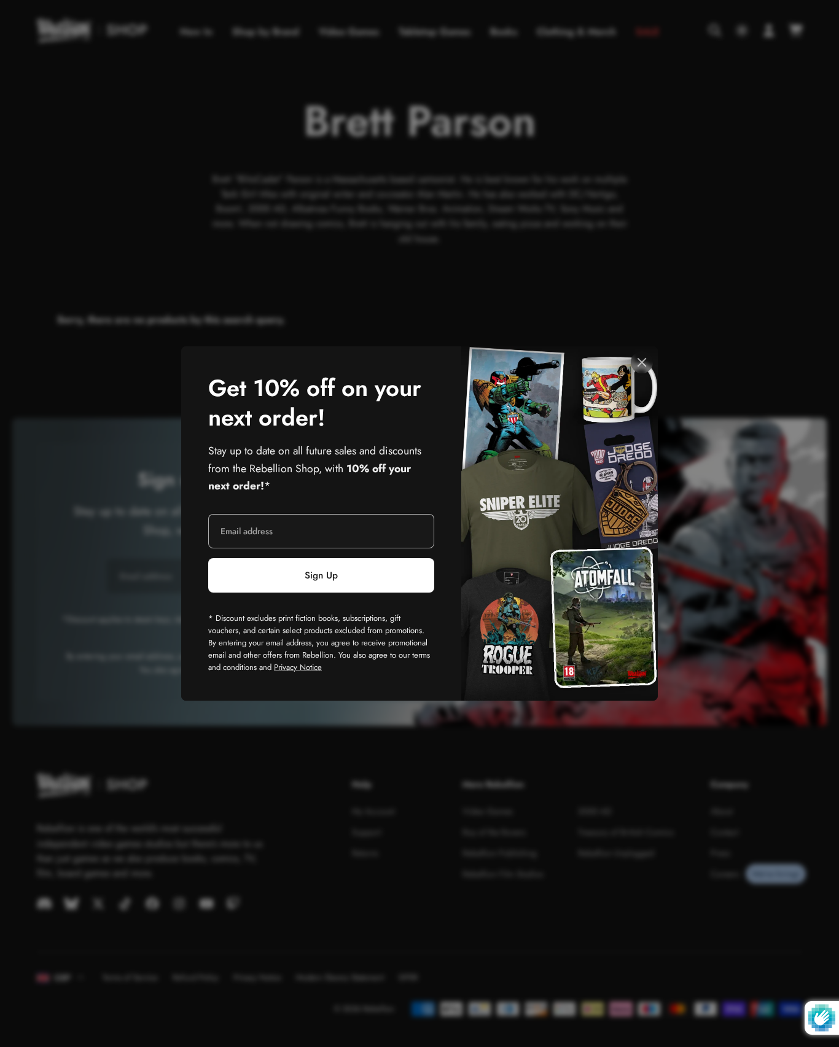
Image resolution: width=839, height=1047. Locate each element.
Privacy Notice (298, 667)
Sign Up (321, 575)
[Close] (642, 362)
